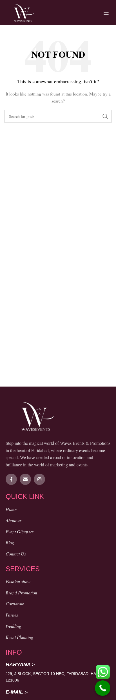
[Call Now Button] (102, 688)
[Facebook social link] (11, 479)
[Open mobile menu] (106, 12)
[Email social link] (25, 479)
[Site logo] (23, 12)
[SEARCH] (105, 116)
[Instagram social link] (39, 479)
